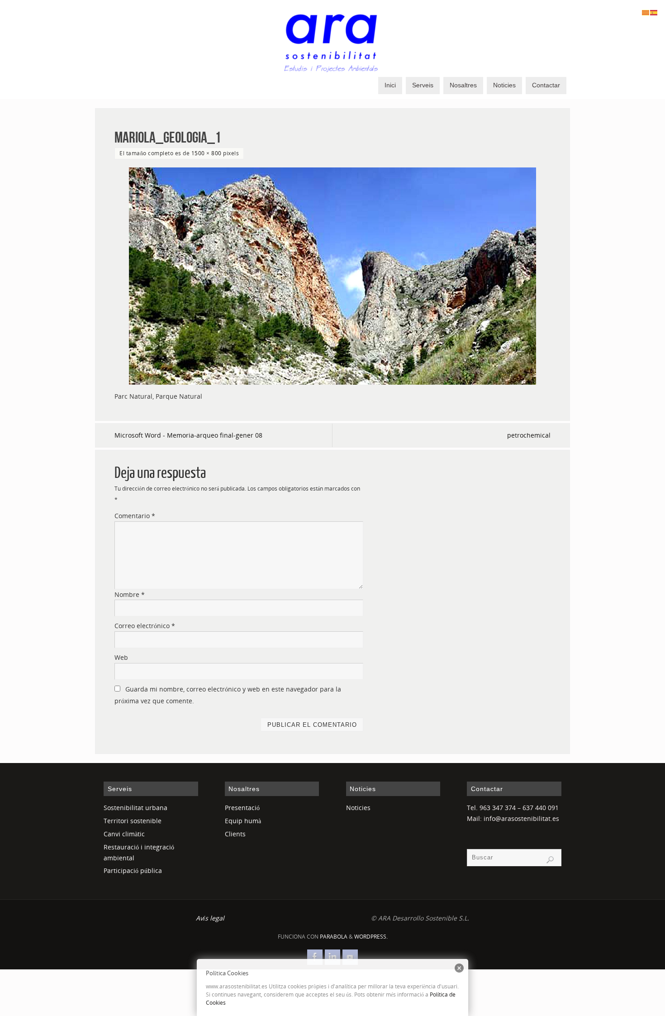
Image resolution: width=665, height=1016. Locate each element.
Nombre (129, 594)
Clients (235, 834)
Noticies (358, 807)
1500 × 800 (206, 153)
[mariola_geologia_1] (332, 276)
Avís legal (210, 918)
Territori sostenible (133, 820)
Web (121, 657)
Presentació (242, 807)
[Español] (654, 12)
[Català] (646, 12)
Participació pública (133, 870)
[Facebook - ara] (315, 957)
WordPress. (371, 936)
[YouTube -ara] (350, 957)
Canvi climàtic (124, 834)
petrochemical (529, 435)
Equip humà (243, 820)
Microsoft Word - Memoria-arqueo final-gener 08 (188, 435)
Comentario (134, 515)
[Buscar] (550, 859)
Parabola (333, 936)
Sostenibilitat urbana (135, 807)
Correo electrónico (144, 625)
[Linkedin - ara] (332, 957)
